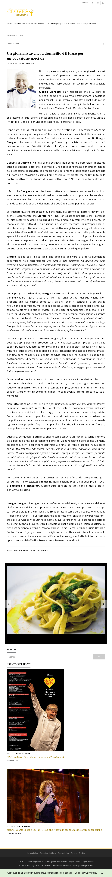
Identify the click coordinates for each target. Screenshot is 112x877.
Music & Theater (14, 24)
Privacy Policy (32, 853)
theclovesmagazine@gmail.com (80, 865)
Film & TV (26, 24)
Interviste (42, 550)
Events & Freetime (38, 24)
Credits (82, 853)
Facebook (16, 485)
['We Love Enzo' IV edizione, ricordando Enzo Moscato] (56, 710)
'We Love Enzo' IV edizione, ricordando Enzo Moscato (36, 757)
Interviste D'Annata (15, 35)
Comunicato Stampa (24, 550)
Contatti (84, 2)
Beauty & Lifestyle (88, 24)
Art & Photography (54, 24)
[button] (51, 642)
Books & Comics (69, 24)
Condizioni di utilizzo (48, 853)
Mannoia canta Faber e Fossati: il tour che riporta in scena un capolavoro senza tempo (54, 829)
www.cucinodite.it (40, 481)
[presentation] (8, 603)
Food (78, 24)
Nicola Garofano (16, 833)
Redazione (13, 761)
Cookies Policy (63, 853)
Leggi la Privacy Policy (86, 873)
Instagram (32, 485)
